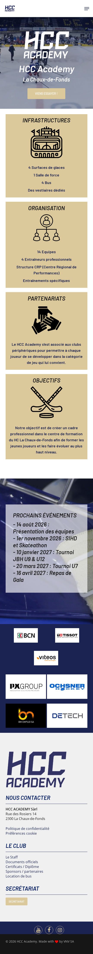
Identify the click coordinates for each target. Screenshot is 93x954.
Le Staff (12, 857)
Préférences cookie (21, 833)
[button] (86, 8)
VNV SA (69, 941)
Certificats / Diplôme (22, 866)
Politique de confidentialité (27, 828)
